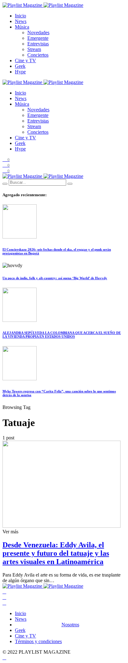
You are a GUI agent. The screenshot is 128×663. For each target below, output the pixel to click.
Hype (20, 71)
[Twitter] (4, 597)
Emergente (37, 38)
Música (22, 27)
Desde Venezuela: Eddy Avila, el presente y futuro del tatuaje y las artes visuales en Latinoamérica (55, 553)
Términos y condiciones (38, 641)
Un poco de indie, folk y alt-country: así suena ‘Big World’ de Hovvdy (54, 278)
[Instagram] (4, 602)
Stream (34, 49)
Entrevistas (38, 43)
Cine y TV (25, 60)
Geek (20, 66)
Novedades (38, 32)
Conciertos (37, 55)
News (20, 21)
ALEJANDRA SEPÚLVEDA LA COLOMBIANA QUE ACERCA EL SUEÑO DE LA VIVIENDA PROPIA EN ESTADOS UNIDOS (61, 334)
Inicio (20, 15)
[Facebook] (4, 591)
